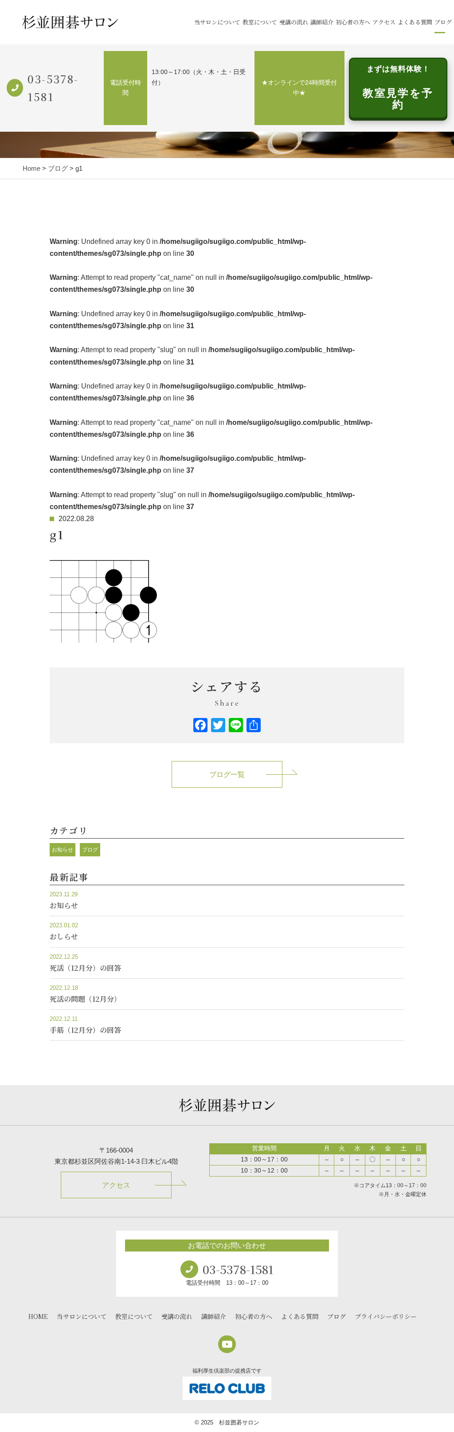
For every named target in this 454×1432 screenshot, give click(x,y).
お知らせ (62, 850)
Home (31, 168)
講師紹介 (321, 22)
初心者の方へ (353, 22)
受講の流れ (293, 22)
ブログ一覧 (227, 774)
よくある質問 (415, 22)
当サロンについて (217, 22)
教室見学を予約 (398, 87)
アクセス (383, 22)
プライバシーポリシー (386, 1316)
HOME (38, 1316)
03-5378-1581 (52, 87)
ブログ (443, 22)
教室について (260, 22)
